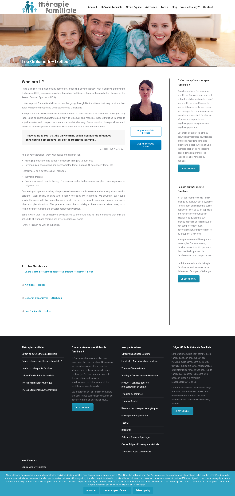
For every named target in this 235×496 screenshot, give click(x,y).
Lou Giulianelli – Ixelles (38, 311)
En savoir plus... (188, 168)
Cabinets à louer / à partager (135, 437)
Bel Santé (126, 430)
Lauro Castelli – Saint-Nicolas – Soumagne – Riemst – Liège (59, 271)
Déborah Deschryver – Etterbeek (43, 298)
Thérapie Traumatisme (133, 368)
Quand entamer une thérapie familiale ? (42, 361)
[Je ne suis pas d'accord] (231, 483)
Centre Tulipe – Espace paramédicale (140, 444)
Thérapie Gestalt (129, 401)
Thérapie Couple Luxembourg (136, 451)
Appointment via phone (145, 145)
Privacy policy (143, 490)
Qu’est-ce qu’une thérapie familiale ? (40, 354)
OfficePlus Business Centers (135, 354)
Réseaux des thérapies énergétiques (139, 408)
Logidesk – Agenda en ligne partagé (139, 361)
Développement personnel (134, 415)
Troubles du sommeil (132, 394)
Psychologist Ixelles (39, 231)
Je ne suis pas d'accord (115, 490)
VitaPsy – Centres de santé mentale (139, 375)
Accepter (91, 490)
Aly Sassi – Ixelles (35, 284)
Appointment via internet (145, 131)
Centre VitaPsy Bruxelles (34, 467)
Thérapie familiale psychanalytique (39, 390)
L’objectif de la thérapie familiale (38, 375)
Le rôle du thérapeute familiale (37, 368)
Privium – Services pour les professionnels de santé (135, 384)
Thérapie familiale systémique (37, 382)
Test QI (125, 423)
